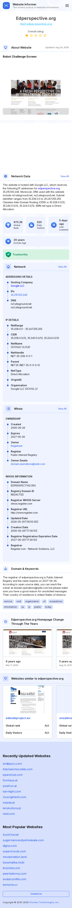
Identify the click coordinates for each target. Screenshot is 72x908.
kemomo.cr (10, 884)
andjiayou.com (12, 763)
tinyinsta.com (11, 868)
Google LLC (17, 285)
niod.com (9, 813)
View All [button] (64, 176)
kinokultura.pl (12, 808)
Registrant (16, 445)
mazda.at (9, 802)
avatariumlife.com (14, 879)
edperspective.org (49, 188)
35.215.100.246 (19, 294)
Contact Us (36, 894)
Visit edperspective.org (36, 24)
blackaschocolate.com (18, 769)
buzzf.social (11, 834)
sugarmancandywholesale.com (23, 840)
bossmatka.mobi (13, 862)
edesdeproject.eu (18, 718)
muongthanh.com (14, 797)
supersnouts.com (14, 851)
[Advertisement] (36, 69)
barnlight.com (12, 791)
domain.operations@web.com (28, 463)
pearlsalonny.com (14, 873)
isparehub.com (13, 774)
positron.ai (10, 786)
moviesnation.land (15, 857)
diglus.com (10, 845)
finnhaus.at (10, 780)
